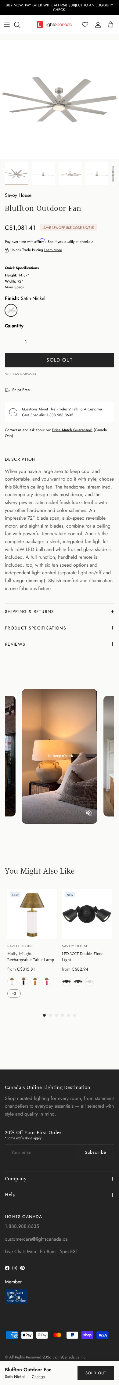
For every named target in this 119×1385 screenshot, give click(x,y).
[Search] (20, 24)
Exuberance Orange (35, 981)
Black (23, 981)
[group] (32, 944)
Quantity (14, 326)
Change (38, 1377)
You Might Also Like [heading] (40, 871)
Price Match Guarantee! (72, 430)
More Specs (14, 287)
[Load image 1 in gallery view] (59, 99)
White (89, 981)
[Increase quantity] (37, 342)
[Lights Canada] (54, 24)
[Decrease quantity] (13, 342)
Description (20, 459)
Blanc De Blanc (11, 981)
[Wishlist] (85, 24)
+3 (14, 993)
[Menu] (6, 24)
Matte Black (66, 981)
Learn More (53, 250)
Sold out (95, 1373)
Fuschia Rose (46, 981)
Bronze (78, 981)
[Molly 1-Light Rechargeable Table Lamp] (32, 914)
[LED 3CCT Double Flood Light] (87, 914)
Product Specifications (35, 628)
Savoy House (18, 195)
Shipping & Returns (29, 611)
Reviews (15, 644)
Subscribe (95, 1152)
